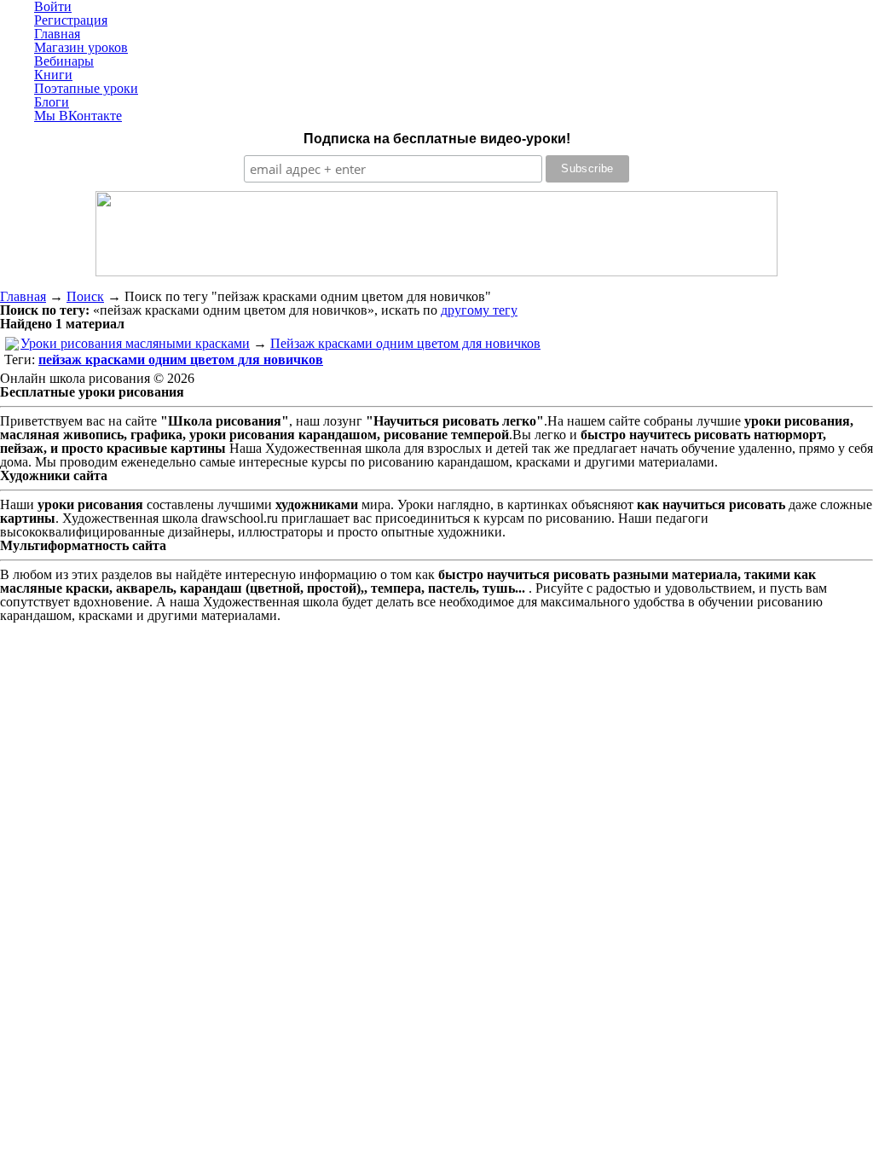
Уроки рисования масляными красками (135, 343)
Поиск (85, 296)
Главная (23, 296)
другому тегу (479, 310)
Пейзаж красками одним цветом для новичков (405, 343)
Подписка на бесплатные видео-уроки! (437, 138)
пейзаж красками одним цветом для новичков (180, 359)
